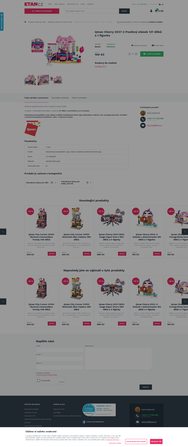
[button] (160, 4)
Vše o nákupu (60, 4)
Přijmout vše (156, 441)
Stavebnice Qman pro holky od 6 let (60, 22)
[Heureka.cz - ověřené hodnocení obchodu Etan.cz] (99, 410)
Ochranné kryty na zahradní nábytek (67, 416)
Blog (83, 4)
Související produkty (60, 98)
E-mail (39, 354)
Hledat (124, 11)
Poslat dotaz (159, 45)
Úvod (50, 4)
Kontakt (90, 4)
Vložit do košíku (154, 54)
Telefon (39, 363)
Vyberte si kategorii (43, 11)
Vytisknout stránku (140, 45)
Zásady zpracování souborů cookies (37, 419)
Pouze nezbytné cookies (136, 441)
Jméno (38, 346)
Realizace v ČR (72, 4)
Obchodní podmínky (31, 409)
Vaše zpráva (89, 346)
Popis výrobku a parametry (36, 98)
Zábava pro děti (59, 409)
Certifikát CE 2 (100, 66)
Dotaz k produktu (79, 98)
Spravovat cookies (115, 443)
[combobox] (92, 11)
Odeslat (146, 387)
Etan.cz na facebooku (95, 422)
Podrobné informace (112, 439)
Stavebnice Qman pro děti (37, 22)
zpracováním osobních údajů (47, 375)
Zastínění (56, 412)
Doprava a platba (30, 412)
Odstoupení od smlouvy (33, 426)
